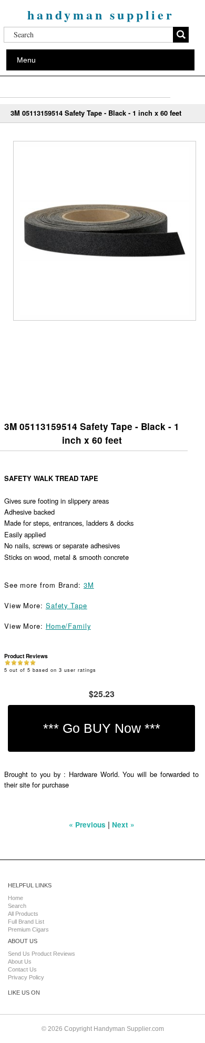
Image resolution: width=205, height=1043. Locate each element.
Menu (26, 60)
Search (17, 906)
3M (89, 585)
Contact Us (22, 969)
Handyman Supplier (101, 14)
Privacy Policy (26, 977)
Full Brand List (26, 921)
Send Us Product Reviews (41, 953)
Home (15, 898)
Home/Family (68, 626)
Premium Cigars (28, 929)
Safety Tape (66, 605)
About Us (20, 961)
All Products (23, 914)
